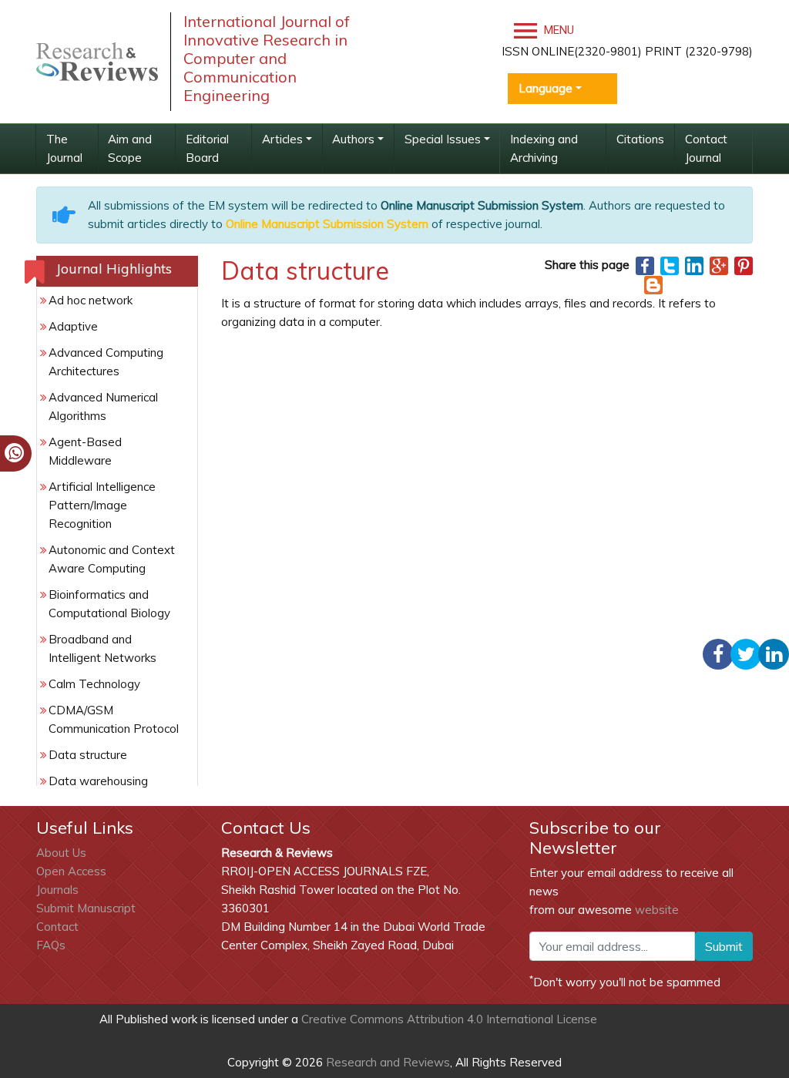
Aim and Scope (130, 148)
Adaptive (73, 326)
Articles (282, 139)
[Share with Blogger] (653, 284)
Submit (724, 946)
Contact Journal (706, 148)
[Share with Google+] (719, 264)
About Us (61, 852)
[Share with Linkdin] (694, 264)
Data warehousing (98, 781)
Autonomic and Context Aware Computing (112, 559)
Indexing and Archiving (544, 148)
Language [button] (545, 88)
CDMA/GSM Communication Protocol (114, 719)
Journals (57, 889)
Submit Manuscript (86, 908)
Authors (353, 139)
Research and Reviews (386, 1062)
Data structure (88, 754)
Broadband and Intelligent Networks (102, 648)
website (657, 909)
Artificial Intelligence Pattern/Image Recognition (102, 505)
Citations (640, 139)
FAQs (50, 945)
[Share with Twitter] (669, 264)
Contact (57, 926)
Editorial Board (207, 148)
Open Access (71, 871)
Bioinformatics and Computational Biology (109, 603)
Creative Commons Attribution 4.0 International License (449, 1019)
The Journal (64, 148)
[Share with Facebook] (645, 264)
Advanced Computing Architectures (106, 361)
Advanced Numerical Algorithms (103, 406)
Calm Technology (94, 684)
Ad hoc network (91, 300)
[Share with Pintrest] (743, 264)
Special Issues (443, 139)
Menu (557, 30)
